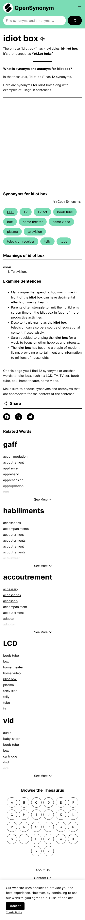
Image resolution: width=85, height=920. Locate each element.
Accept (15, 906)
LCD (10, 212)
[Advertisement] (42, 144)
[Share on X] (18, 416)
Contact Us (42, 878)
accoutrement (13, 462)
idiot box (10, 679)
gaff (10, 444)
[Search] (75, 20)
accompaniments (16, 529)
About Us (43, 870)
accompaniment (15, 607)
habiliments (23, 510)
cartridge (10, 756)
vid (8, 720)
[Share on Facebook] (6, 416)
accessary (10, 589)
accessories (12, 523)
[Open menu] (79, 7)
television (35, 232)
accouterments (14, 540)
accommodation (15, 456)
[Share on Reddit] (30, 416)
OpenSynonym (34, 8)
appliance (10, 468)
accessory (10, 601)
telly (47, 241)
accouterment (13, 535)
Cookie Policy (14, 912)
